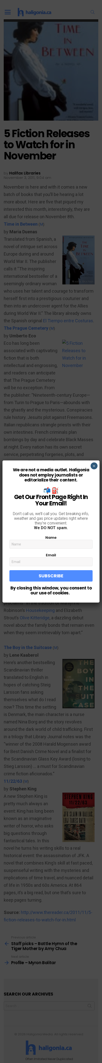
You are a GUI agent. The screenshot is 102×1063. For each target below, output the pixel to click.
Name (51, 537)
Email (51, 555)
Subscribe (51, 576)
